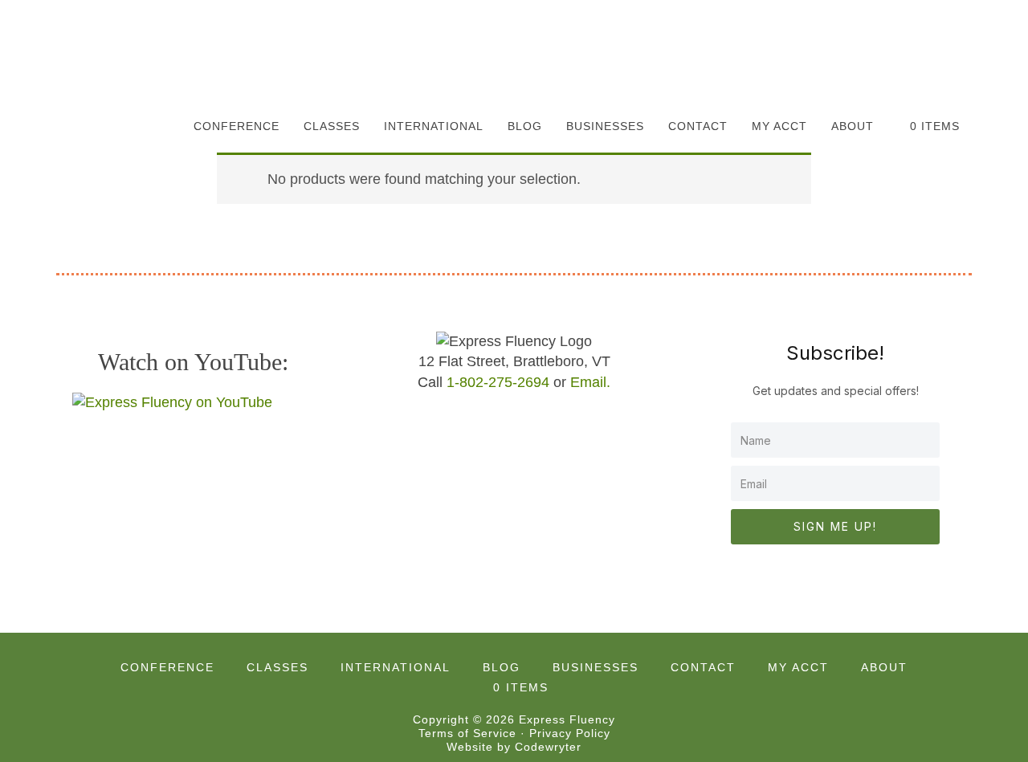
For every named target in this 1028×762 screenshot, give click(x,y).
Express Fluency (136, 52)
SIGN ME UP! (835, 526)
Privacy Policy (569, 733)
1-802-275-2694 (498, 382)
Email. (590, 382)
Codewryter (548, 746)
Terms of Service (467, 733)
